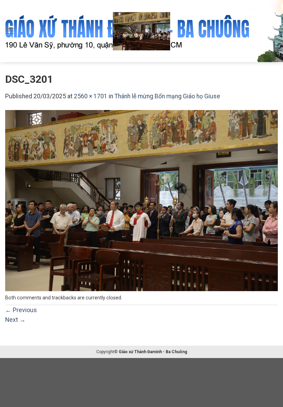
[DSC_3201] (141, 200)
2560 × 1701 (90, 96)
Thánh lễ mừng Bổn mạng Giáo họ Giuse (167, 96)
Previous (21, 310)
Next (15, 319)
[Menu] (9, 31)
